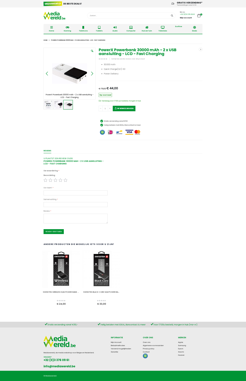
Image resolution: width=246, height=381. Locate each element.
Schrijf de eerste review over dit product (128, 59)
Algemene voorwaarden (153, 345)
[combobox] (131, 16)
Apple (180, 342)
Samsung (182, 345)
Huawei (181, 355)
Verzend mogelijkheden (121, 348)
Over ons (146, 342)
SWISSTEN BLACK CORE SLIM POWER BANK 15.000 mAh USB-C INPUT (101, 292)
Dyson (180, 348)
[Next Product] (200, 49)
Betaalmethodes (118, 345)
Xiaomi (181, 352)
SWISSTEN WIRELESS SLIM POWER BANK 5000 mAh (61, 292)
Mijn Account (116, 342)
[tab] (49, 150)
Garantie (114, 352)
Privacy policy (148, 348)
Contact (146, 352)
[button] (92, 53)
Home (45, 40)
